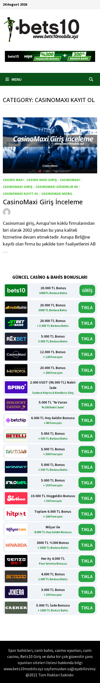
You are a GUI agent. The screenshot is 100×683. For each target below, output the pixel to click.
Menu (16, 79)
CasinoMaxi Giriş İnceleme (43, 201)
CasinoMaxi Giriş (18, 186)
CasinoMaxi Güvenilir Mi (56, 186)
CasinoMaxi (70, 179)
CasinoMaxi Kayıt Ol (20, 193)
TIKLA (87, 307)
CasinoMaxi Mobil (57, 193)
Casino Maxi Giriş (41, 179)
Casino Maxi (13, 179)
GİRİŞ (87, 290)
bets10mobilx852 (30, 211)
